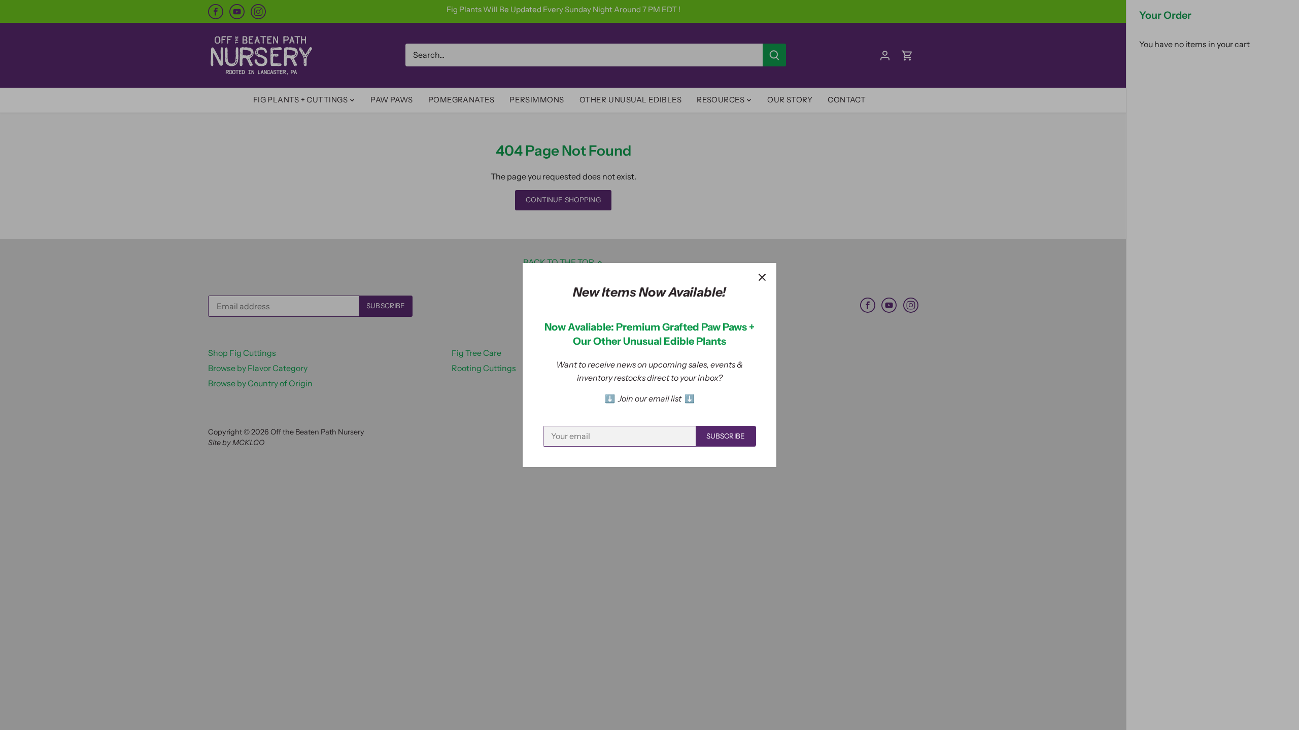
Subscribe (725, 436)
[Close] (762, 277)
